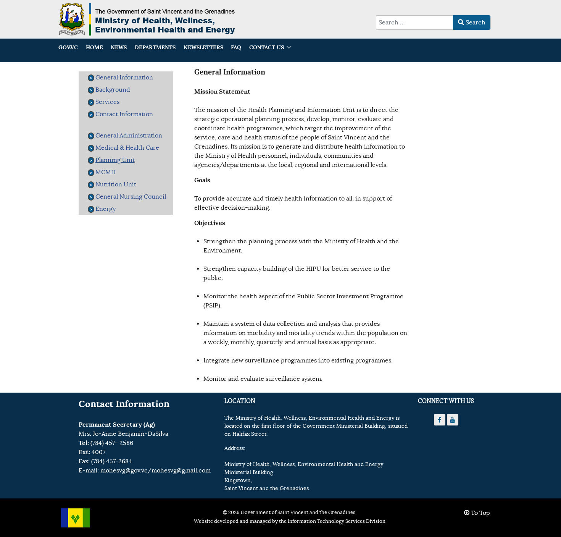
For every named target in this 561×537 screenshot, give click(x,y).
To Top (479, 513)
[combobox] (414, 22)
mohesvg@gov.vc (123, 470)
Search (474, 22)
